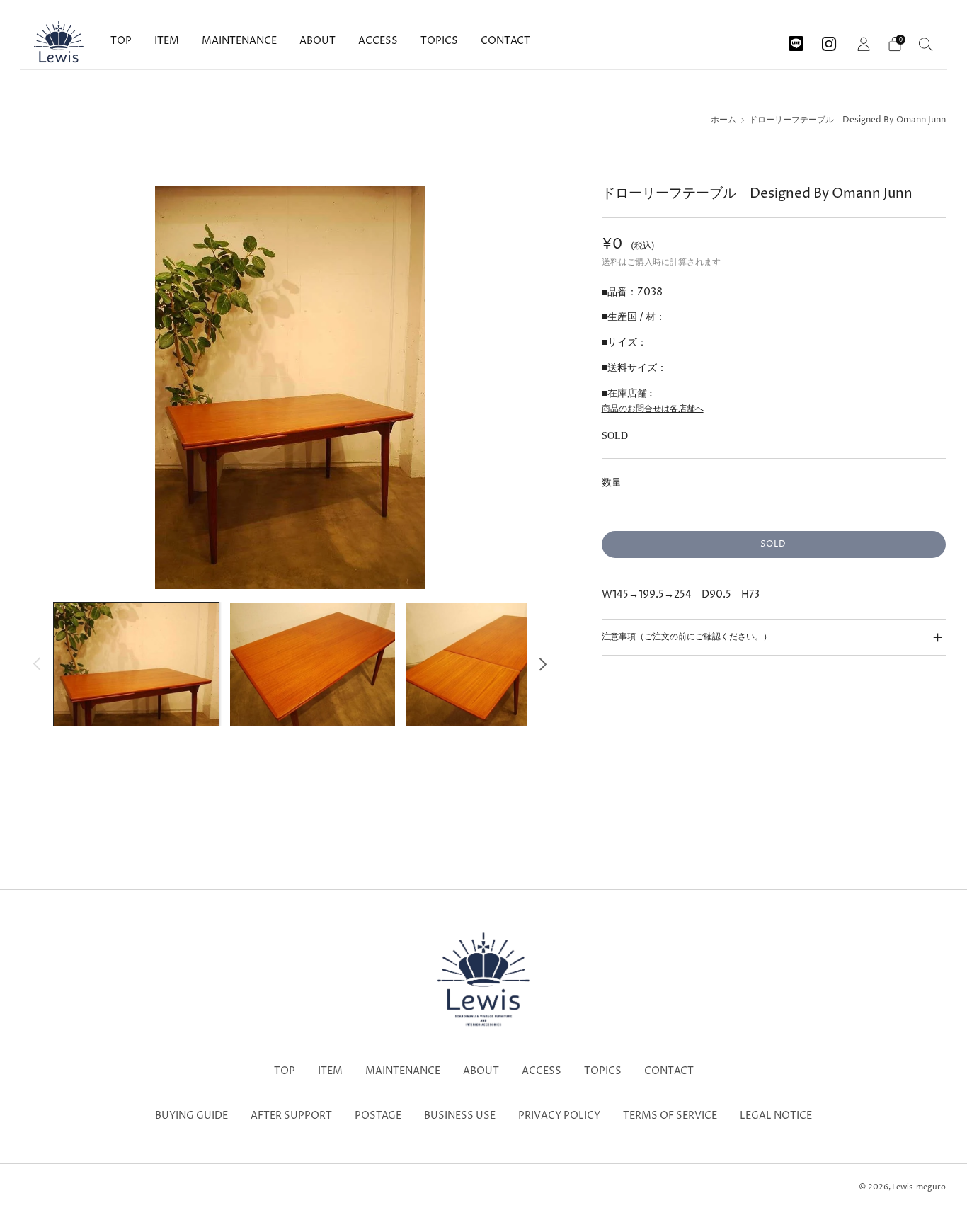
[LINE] (796, 38)
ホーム (723, 120)
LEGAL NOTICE (776, 1115)
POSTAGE (378, 1115)
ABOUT (317, 40)
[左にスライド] (37, 663)
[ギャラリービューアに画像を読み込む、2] (312, 664)
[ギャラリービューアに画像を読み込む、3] (488, 664)
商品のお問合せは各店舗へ (653, 409)
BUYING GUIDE (191, 1115)
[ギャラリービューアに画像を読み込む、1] (136, 664)
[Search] (926, 44)
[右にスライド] (543, 663)
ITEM (166, 40)
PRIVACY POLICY (559, 1115)
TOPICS (439, 40)
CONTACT (505, 40)
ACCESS (378, 40)
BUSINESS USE (460, 1115)
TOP (121, 40)
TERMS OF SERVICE (670, 1115)
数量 (612, 482)
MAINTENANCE (239, 40)
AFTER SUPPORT (291, 1115)
